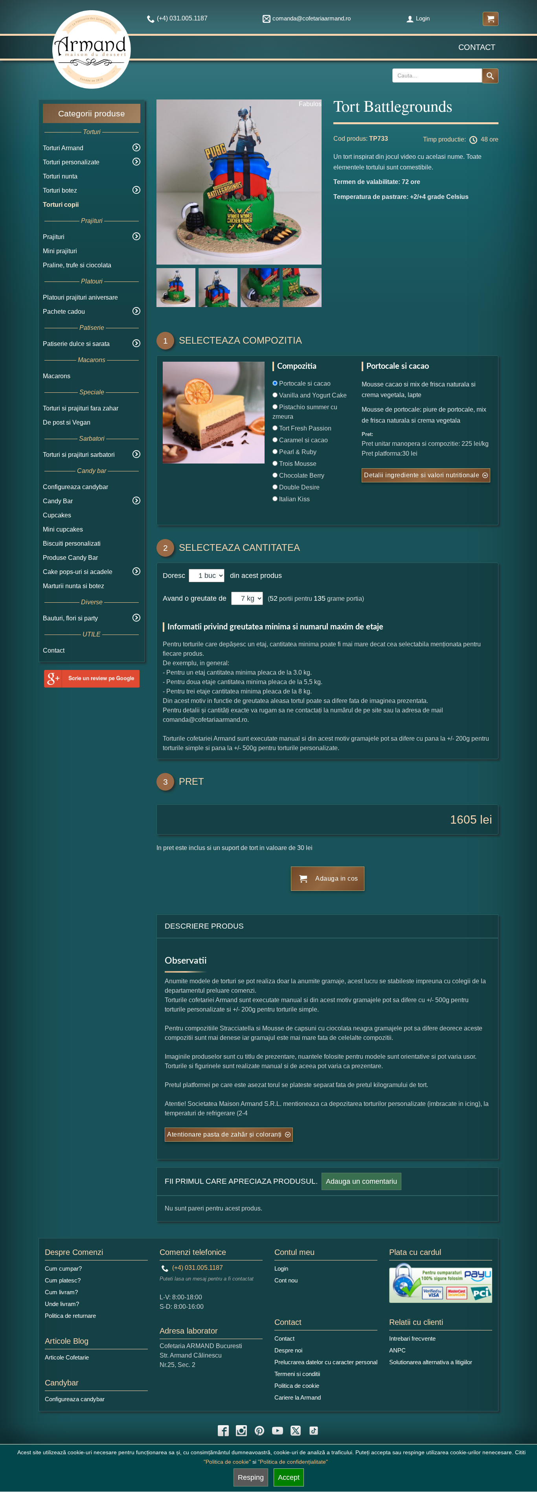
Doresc (175, 576)
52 (274, 598)
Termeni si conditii (297, 1374)
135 (320, 598)
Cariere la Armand (297, 1397)
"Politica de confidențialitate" (293, 1462)
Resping (251, 1477)
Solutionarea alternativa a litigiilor (430, 1362)
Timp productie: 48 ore (460, 139)
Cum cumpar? (63, 1268)
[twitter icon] (295, 1430)
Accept (289, 1477)
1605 (463, 819)
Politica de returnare (70, 1315)
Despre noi (288, 1350)
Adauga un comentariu (361, 1181)
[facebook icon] (223, 1430)
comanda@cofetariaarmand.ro (311, 18)
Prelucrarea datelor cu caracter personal (325, 1362)
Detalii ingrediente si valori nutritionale (421, 475)
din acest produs (254, 576)
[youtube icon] (277, 1430)
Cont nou (286, 1280)
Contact (476, 47)
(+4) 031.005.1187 (197, 1267)
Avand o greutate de (194, 598)
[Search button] (490, 75)
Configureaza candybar (75, 487)
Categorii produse (91, 113)
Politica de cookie (296, 1385)
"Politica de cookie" (227, 1462)
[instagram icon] (241, 1430)
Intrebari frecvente (412, 1338)
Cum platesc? (63, 1280)
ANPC (397, 1350)
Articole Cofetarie (67, 1357)
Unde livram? (62, 1304)
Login (423, 18)
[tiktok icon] (313, 1430)
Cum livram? (61, 1292)
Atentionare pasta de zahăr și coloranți (224, 1134)
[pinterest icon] (259, 1430)
